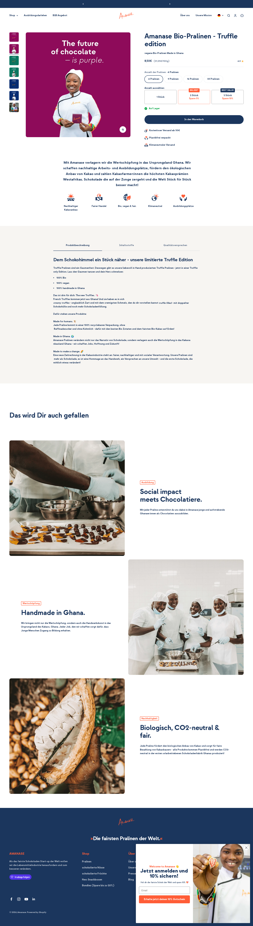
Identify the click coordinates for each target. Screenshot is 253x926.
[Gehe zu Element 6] (14, 96)
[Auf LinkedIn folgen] (34, 899)
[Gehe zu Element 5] (14, 84)
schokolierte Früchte (94, 873)
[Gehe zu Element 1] (14, 37)
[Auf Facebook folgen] (11, 899)
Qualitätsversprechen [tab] (175, 245)
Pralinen (86, 861)
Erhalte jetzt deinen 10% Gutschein (164, 899)
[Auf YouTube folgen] (26, 899)
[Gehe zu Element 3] (14, 61)
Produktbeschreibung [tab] (77, 245)
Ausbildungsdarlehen (35, 15)
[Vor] (169, 4)
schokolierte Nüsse (93, 867)
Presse (132, 873)
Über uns (185, 15)
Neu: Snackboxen (92, 879)
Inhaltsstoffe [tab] (126, 245)
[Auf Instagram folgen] (19, 899)
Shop (12, 15)
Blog (131, 879)
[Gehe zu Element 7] (14, 108)
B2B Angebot (60, 15)
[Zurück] (83, 4)
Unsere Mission (204, 15)
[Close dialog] (246, 847)
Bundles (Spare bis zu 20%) (98, 885)
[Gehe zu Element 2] (14, 49)
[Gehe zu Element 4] (14, 73)
